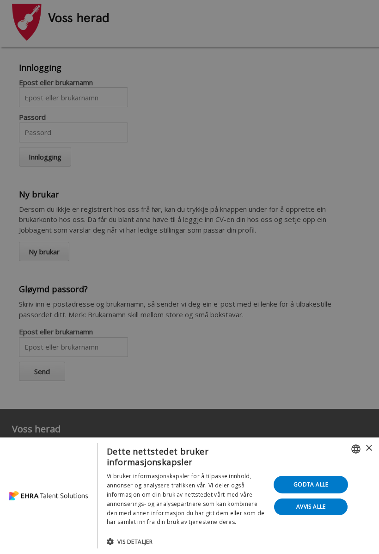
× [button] (368, 448)
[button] (186, 541)
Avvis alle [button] (311, 507)
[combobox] (356, 449)
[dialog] (189, 495)
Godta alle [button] (311, 484)
